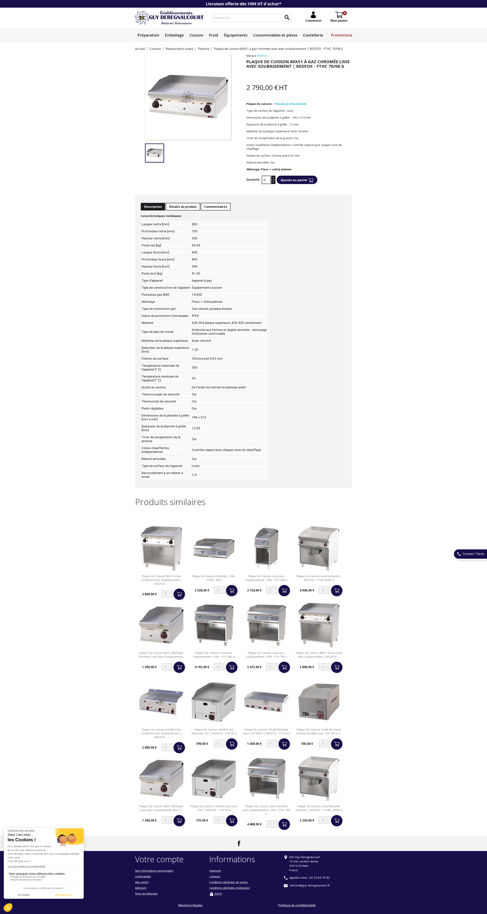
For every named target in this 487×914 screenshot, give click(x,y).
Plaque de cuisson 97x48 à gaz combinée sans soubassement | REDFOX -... (161, 733)
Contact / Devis (470, 554)
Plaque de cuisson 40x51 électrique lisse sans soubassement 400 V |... (161, 808)
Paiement (215, 871)
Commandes (143, 876)
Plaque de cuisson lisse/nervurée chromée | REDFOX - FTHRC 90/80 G (319, 808)
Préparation (148, 35)
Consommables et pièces (275, 35)
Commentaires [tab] (215, 207)
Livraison (214, 876)
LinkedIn (248, 843)
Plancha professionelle (290, 104)
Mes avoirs (142, 882)
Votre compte (159, 859)
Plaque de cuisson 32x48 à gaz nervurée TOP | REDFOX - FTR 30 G (213, 731)
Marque (251, 55)
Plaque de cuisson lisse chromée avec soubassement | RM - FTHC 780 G (266, 810)
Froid (213, 35)
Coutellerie (313, 35)
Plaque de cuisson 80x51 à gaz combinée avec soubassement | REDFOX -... (161, 580)
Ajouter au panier (294, 180)
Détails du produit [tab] (183, 207)
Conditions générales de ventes (228, 882)
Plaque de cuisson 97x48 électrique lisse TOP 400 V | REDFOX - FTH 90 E (266, 731)
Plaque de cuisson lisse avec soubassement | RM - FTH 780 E (266, 654)
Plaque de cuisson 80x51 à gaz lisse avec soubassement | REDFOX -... (319, 654)
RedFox (262, 55)
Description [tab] (153, 207)
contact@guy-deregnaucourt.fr (310, 885)
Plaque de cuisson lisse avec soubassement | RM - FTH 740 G (266, 578)
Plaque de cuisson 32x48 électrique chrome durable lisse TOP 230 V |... (318, 731)
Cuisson (196, 35)
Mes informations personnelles (154, 871)
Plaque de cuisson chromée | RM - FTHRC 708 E (214, 578)
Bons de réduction (146, 893)
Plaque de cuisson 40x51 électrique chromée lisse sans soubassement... (161, 654)
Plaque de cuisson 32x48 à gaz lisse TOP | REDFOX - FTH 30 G (214, 808)
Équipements (235, 35)
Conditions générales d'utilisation (229, 888)
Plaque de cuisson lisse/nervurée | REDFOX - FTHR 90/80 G (318, 578)
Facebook (239, 843)
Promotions (341, 35)
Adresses (140, 888)
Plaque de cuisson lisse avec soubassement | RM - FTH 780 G (214, 654)
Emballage (174, 35)
